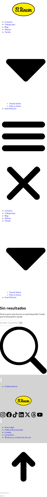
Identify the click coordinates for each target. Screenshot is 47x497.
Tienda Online (15, 103)
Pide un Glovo (15, 106)
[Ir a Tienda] (23, 489)
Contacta (8, 22)
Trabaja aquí (10, 24)
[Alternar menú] (1, 380)
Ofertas (8, 29)
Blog (6, 27)
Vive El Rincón (10, 108)
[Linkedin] (21, 415)
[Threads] (34, 415)
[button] (23, 160)
